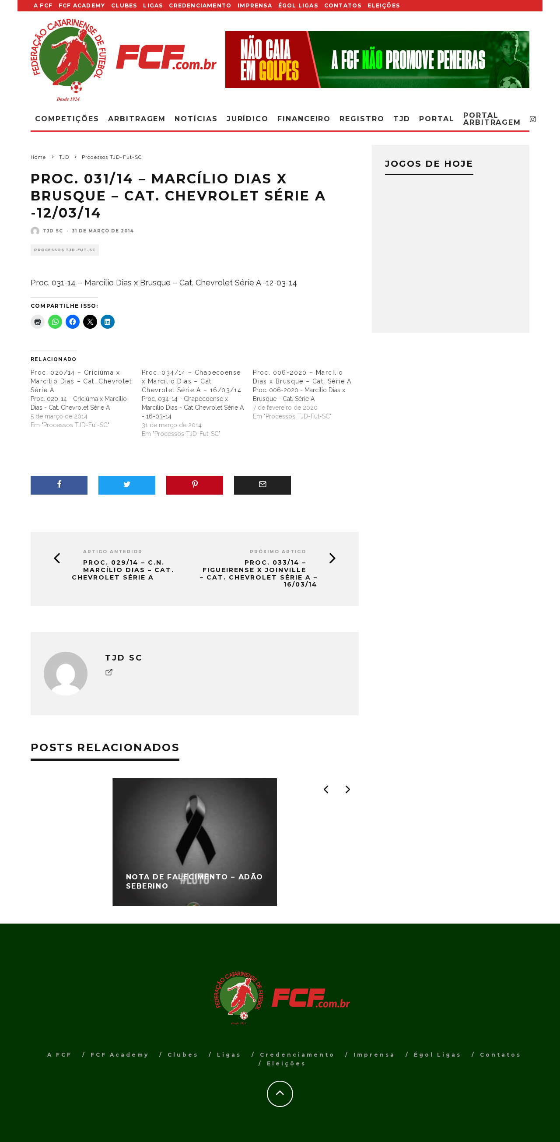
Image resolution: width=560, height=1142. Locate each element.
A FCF (43, 5)
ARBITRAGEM (137, 119)
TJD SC (53, 231)
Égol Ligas (298, 5)
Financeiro (304, 119)
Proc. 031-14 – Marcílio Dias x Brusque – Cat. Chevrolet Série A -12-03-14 (164, 282)
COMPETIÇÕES (67, 119)
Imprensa (255, 5)
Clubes (124, 5)
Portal (437, 119)
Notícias (196, 119)
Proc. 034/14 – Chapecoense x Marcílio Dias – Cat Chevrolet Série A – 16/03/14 (192, 381)
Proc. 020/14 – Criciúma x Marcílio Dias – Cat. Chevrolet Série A (81, 381)
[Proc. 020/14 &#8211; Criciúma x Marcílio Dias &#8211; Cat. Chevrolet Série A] (86, 398)
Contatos (343, 5)
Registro (362, 119)
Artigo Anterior (113, 552)
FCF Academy (82, 5)
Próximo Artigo (278, 552)
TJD (402, 119)
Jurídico (248, 119)
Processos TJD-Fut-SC (64, 250)
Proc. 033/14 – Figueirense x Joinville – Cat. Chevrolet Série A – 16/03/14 (259, 573)
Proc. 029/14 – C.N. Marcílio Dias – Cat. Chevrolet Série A (123, 570)
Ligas (153, 5)
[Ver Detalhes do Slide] (377, 59)
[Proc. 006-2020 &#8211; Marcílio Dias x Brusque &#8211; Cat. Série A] (308, 394)
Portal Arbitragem (492, 118)
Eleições (384, 5)
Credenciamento (200, 5)
